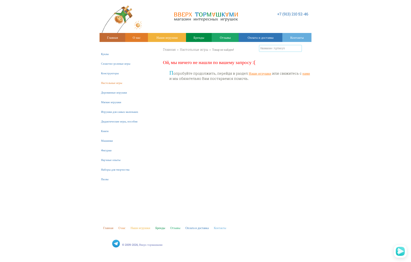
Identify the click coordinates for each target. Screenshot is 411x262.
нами (306, 73)
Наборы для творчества (115, 169)
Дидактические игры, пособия (119, 121)
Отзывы (225, 37)
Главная (112, 37)
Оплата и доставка (261, 37)
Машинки (107, 141)
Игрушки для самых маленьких (119, 112)
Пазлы (105, 179)
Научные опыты (111, 160)
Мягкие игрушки (111, 102)
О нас (137, 37)
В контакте (107, 243)
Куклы (105, 54)
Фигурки (106, 150)
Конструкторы (110, 73)
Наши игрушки (167, 37)
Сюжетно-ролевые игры (115, 64)
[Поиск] (298, 48)
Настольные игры (111, 83)
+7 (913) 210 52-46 (292, 13)
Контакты (297, 37)
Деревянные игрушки (114, 92)
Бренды (199, 37)
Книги (105, 131)
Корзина (307, 49)
